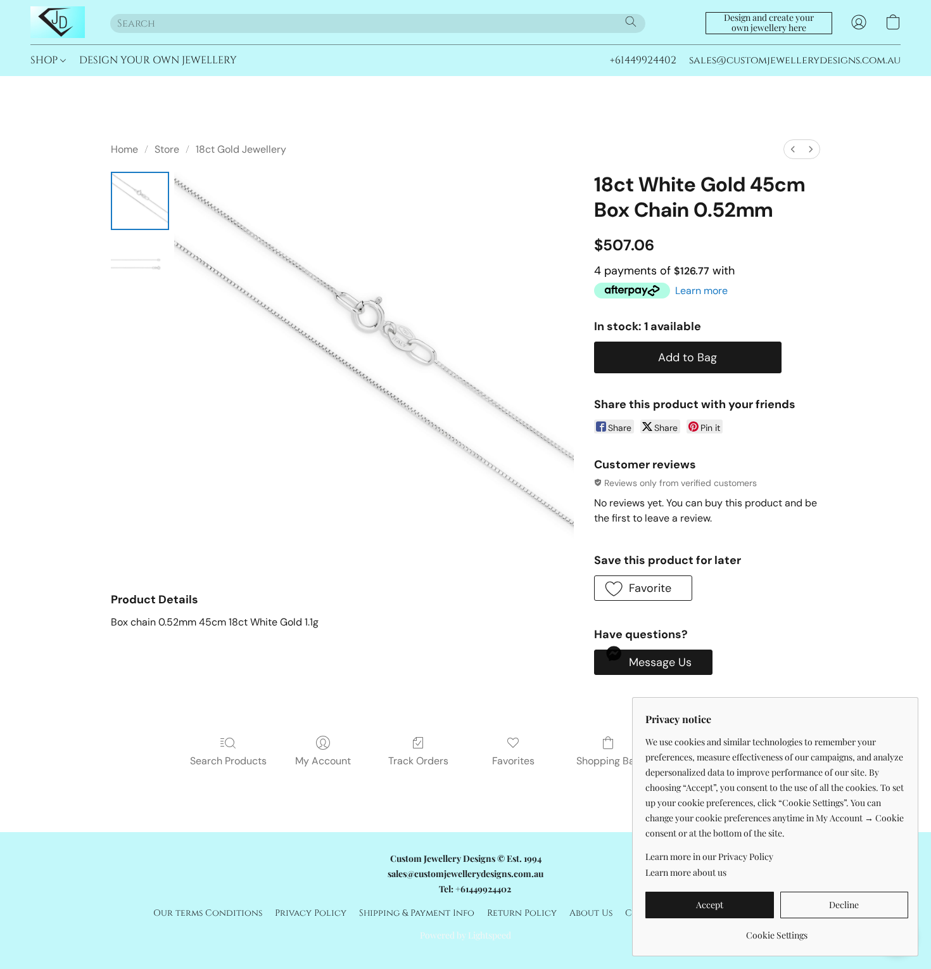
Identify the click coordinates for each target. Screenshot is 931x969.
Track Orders (418, 760)
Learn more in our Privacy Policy (709, 856)
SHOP (45, 60)
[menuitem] (793, 149)
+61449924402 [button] (643, 60)
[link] (776, 930)
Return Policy (522, 913)
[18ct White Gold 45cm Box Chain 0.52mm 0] (140, 201)
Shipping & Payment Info (416, 913)
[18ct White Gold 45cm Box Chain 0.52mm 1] (140, 264)
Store (167, 149)
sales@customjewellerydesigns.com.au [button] (795, 60)
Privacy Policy (310, 913)
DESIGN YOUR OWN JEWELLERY (158, 60)
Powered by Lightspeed (465, 935)
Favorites (513, 760)
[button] (57, 22)
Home (124, 149)
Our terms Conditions (207, 913)
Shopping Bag (608, 760)
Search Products (228, 760)
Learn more (701, 290)
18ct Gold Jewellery (241, 149)
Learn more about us (685, 872)
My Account (323, 760)
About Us (590, 913)
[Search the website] (630, 21)
